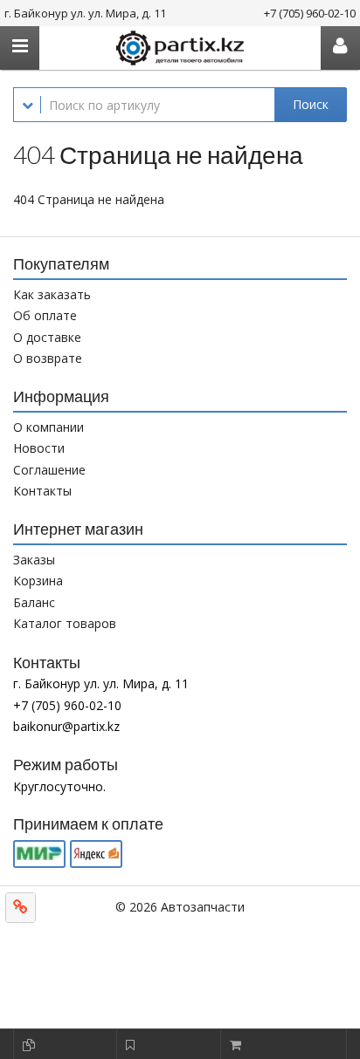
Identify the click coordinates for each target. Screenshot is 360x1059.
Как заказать (52, 294)
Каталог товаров (64, 623)
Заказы (34, 559)
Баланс (34, 602)
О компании (48, 427)
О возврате (47, 358)
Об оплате (45, 315)
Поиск (311, 104)
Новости (39, 448)
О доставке (47, 337)
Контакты (42, 490)
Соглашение (49, 469)
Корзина (38, 580)
